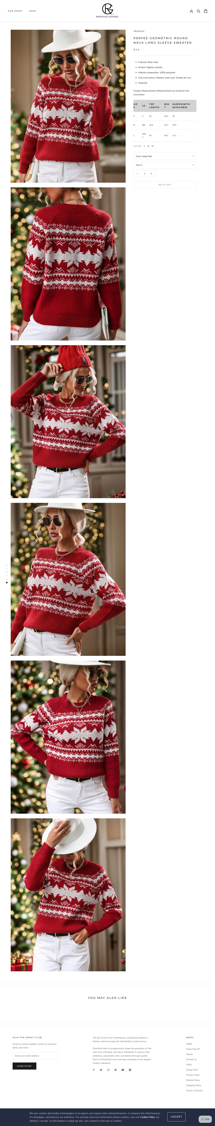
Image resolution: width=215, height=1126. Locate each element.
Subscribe (24, 1066)
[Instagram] (108, 1070)
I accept (176, 1116)
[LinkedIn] (130, 1070)
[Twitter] (148, 146)
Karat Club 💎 (193, 1049)
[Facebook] (144, 146)
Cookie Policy (147, 1117)
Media (189, 1043)
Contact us (191, 1059)
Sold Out (164, 184)
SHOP (33, 11)
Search (189, 1054)
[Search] (198, 11)
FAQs (189, 1064)
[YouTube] (123, 1070)
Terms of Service (194, 1090)
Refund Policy (193, 1080)
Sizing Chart (192, 1069)
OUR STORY (15, 11)
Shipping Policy (193, 1085)
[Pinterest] (152, 146)
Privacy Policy (193, 1074)
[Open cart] (205, 11)
